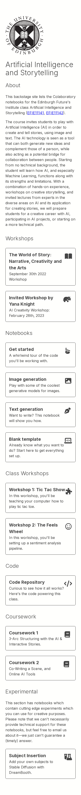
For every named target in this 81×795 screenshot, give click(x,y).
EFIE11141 (35, 113)
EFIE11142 (54, 113)
